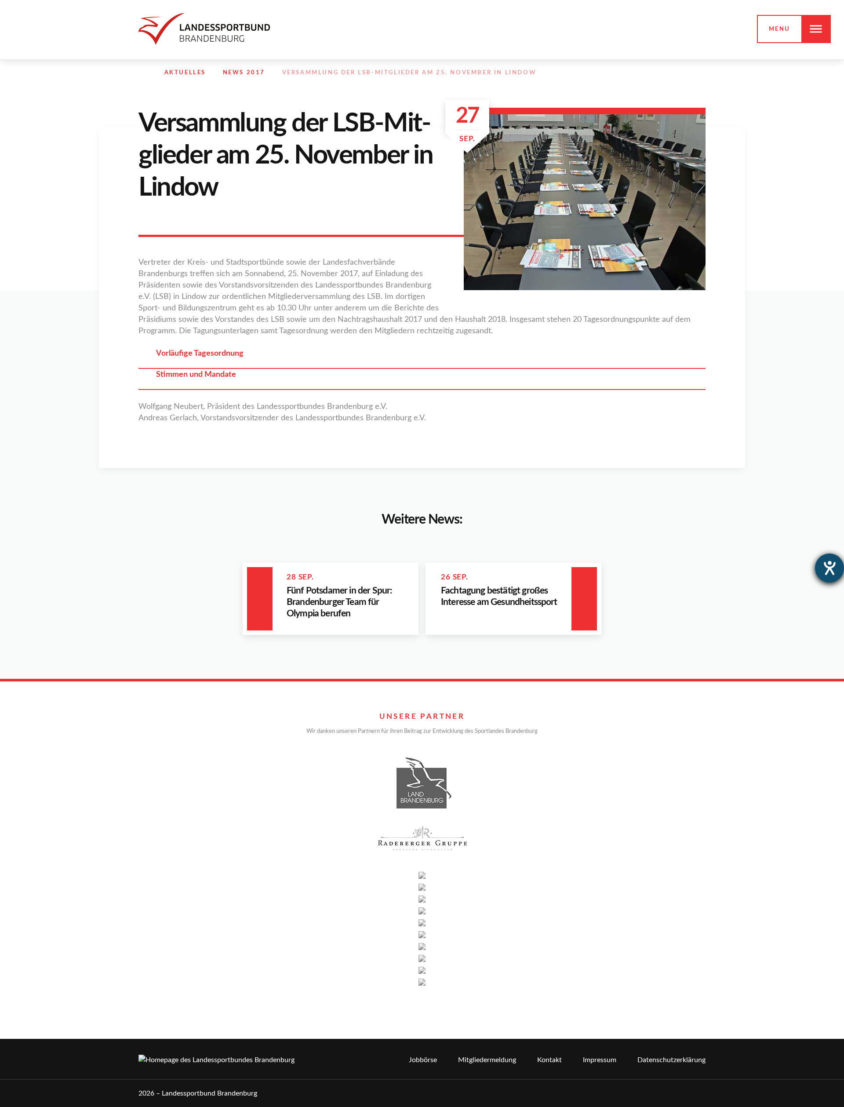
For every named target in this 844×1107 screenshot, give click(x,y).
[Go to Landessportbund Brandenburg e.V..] (142, 73)
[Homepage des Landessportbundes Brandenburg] (204, 29)
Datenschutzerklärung (671, 1059)
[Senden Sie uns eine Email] (682, 72)
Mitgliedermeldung (487, 1059)
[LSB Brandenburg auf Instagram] (663, 73)
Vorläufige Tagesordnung (200, 353)
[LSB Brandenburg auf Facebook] (644, 73)
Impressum (599, 1059)
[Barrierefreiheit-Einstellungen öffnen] (829, 568)
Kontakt (549, 1059)
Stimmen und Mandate (196, 375)
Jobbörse (423, 1059)
